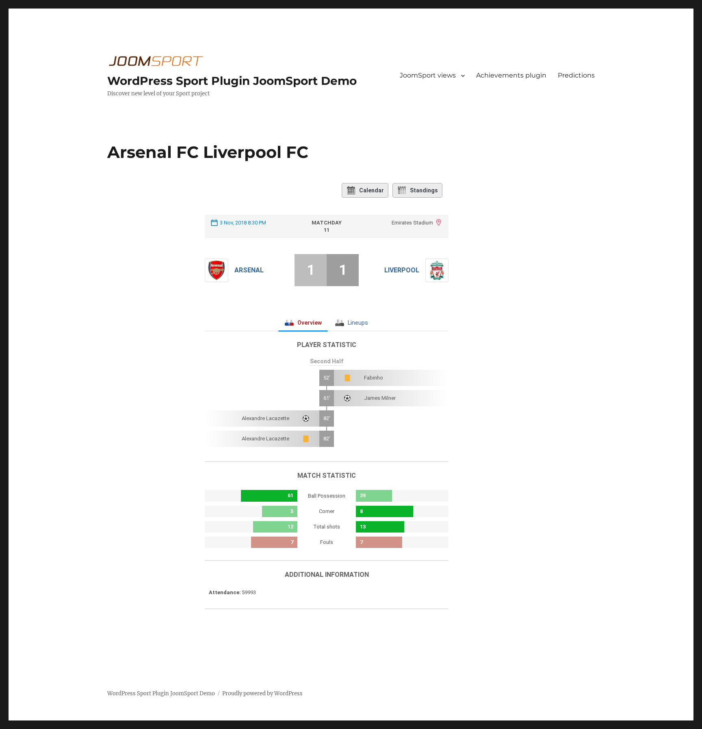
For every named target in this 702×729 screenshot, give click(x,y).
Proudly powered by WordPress (262, 693)
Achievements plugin (511, 75)
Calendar (371, 190)
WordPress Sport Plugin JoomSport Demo (232, 81)
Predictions (576, 75)
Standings (424, 190)
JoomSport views (428, 75)
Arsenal (249, 270)
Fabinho (373, 378)
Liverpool (401, 270)
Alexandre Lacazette (265, 418)
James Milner (380, 398)
